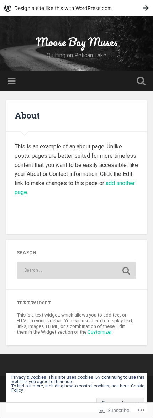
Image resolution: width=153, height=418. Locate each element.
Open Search (140, 81)
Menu (12, 81)
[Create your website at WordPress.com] (76, 8)
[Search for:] (76, 270)
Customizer (100, 332)
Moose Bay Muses (76, 42)
